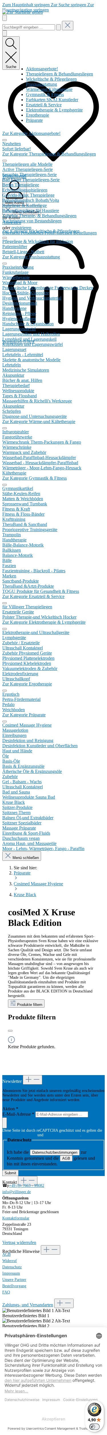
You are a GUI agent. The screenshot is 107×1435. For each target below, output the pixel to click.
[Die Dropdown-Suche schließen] (67, 25)
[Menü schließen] (4, 140)
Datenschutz (12, 1267)
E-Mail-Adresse (18, 1114)
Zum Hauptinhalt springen (26, 4)
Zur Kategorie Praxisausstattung (31, 256)
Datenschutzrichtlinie (19, 1135)
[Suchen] (58, 27)
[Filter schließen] (10, 1031)
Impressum (11, 1273)
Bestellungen (85, 232)
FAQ (6, 1292)
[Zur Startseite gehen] (22, 12)
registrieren (21, 227)
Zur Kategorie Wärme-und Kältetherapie (38, 421)
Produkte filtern (29, 1004)
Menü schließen (25, 858)
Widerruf (9, 1261)
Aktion (10, 1108)
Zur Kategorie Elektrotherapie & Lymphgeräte (44, 622)
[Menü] (4, 18)
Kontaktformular (15, 1218)
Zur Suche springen (69, 4)
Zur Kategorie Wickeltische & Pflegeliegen (41, 231)
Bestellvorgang (14, 1286)
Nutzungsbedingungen (62, 1135)
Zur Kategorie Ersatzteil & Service (33, 596)
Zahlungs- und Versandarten (27, 1304)
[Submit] (4, 1122)
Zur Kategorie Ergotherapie (27, 683)
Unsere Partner (14, 1279)
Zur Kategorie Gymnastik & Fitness (34, 478)
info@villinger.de (16, 1192)
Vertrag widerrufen (19, 1242)
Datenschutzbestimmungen (54, 1152)
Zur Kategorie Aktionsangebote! (31, 133)
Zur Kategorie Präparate (24, 714)
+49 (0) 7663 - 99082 (26, 1185)
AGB (66, 1158)
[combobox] (28, 27)
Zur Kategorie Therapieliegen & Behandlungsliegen (49, 154)
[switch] (94, 1427)
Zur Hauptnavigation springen (48, 7)
